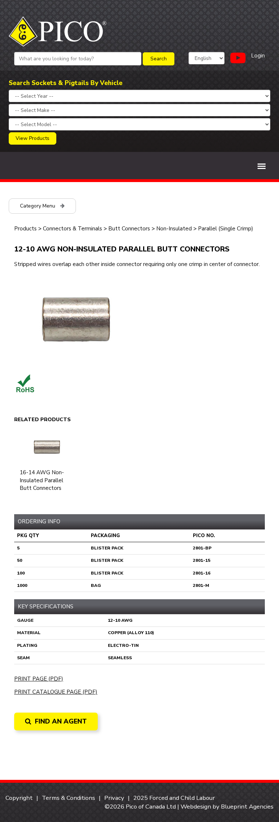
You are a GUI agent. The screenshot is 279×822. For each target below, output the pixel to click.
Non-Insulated (174, 228)
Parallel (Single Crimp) (225, 228)
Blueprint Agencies (247, 806)
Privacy (114, 798)
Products (25, 228)
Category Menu (38, 205)
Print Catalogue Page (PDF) (55, 692)
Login (258, 55)
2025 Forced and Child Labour (174, 798)
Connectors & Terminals (72, 228)
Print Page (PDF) (38, 678)
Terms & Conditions (68, 798)
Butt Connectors (129, 228)
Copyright (19, 798)
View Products (32, 138)
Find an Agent (60, 721)
